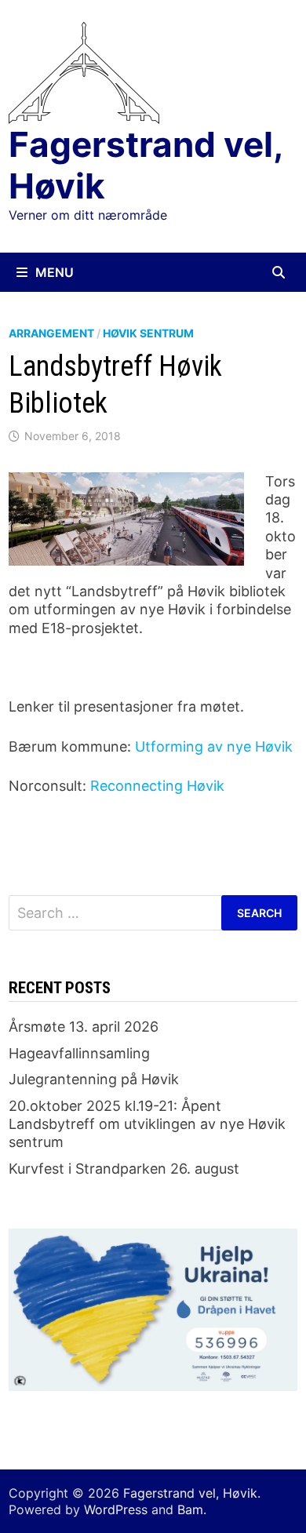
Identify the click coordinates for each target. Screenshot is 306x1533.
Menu (54, 272)
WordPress (116, 1509)
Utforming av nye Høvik (214, 746)
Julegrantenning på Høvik (94, 1079)
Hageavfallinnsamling (79, 1053)
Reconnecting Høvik (157, 785)
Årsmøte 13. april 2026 (83, 1026)
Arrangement (51, 333)
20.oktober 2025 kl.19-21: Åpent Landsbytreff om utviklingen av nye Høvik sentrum (147, 1124)
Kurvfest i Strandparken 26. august (124, 1168)
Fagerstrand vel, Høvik (145, 165)
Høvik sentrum (148, 333)
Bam (190, 1509)
